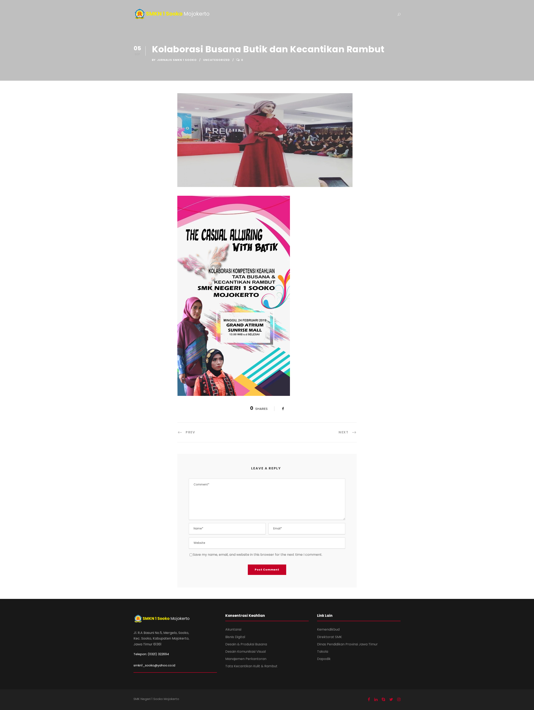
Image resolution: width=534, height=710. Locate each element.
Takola (322, 651)
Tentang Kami (378, 14)
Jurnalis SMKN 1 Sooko (177, 60)
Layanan (351, 14)
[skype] (383, 699)
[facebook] (369, 699)
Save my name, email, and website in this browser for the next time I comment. (257, 554)
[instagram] (398, 699)
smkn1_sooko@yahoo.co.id (154, 665)
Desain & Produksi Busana (246, 644)
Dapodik (324, 658)
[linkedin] (376, 699)
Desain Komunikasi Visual (245, 651)
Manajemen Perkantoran (245, 658)
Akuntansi (233, 629)
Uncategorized (216, 60)
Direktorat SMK (329, 637)
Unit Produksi (325, 14)
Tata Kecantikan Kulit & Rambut (251, 666)
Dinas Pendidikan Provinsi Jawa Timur (347, 644)
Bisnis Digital (235, 637)
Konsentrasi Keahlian (288, 14)
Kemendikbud (328, 629)
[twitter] (391, 699)
